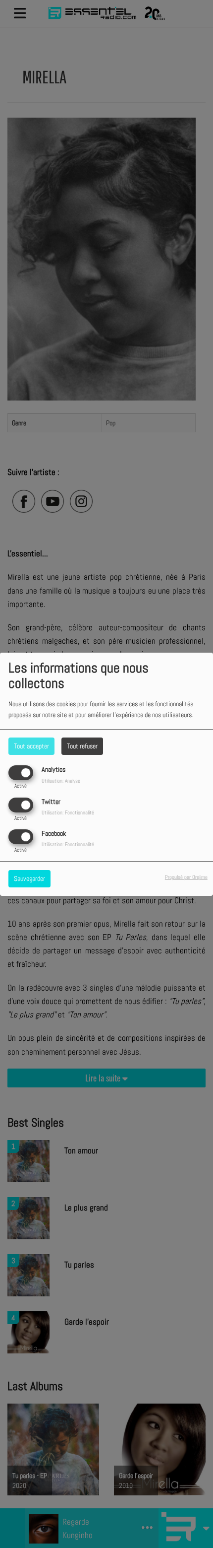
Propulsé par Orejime (186, 877)
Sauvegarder (29, 878)
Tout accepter (31, 745)
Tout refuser (82, 745)
